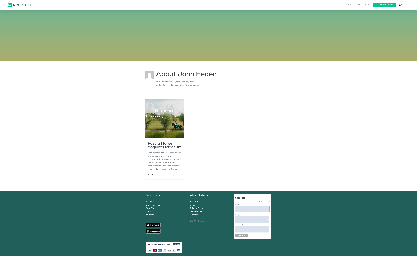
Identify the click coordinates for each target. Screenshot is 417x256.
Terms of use (196, 211)
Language (239, 215)
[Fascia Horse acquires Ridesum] (164, 118)
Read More (151, 175)
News (148, 211)
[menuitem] (403, 5)
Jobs (192, 205)
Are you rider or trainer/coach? (245, 225)
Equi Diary (151, 208)
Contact (194, 214)
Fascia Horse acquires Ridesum (165, 145)
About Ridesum (199, 195)
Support (150, 214)
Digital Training (153, 205)
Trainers (150, 201)
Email (237, 204)
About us (194, 201)
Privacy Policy (196, 208)
